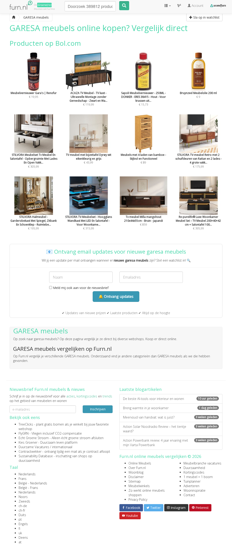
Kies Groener (28, 442)
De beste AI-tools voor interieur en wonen (170, 399)
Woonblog (135, 472)
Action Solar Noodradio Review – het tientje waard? (170, 428)
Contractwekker (30, 451)
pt (20, 519)
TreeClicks (26, 424)
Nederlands (27, 474)
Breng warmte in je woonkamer (170, 408)
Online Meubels (139, 463)
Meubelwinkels (139, 486)
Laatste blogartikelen (140, 389)
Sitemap (134, 481)
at (20, 542)
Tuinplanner (192, 481)
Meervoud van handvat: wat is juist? (170, 417)
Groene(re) (44, 5)
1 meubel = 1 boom (198, 477)
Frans (23, 478)
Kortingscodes (194, 472)
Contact (189, 495)
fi (19, 528)
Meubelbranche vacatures (202, 463)
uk (20, 533)
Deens (23, 537)
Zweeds (24, 501)
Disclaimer (136, 477)
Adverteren (191, 486)
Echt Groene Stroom (34, 438)
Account (197, 5)
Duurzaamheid (194, 468)
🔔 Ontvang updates (116, 296)
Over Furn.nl (137, 468)
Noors (23, 497)
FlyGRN (24, 433)
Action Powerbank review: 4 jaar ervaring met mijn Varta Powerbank (170, 442)
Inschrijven (98, 409)
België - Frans (28, 488)
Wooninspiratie (194, 490)
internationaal (62, 447)
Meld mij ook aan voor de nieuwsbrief (80, 288)
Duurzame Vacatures (34, 447)
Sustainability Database (36, 456)
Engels (23, 524)
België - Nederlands (33, 483)
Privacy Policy (137, 499)
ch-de (23, 506)
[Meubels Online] (13, 17)
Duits (22, 515)
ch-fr (22, 510)
